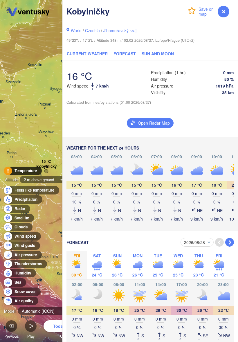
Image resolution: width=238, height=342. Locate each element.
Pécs (61, 232)
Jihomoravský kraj (119, 30)
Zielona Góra (26, 114)
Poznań (44, 104)
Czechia (92, 30)
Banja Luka (48, 256)
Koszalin (35, 64)
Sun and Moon (158, 54)
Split (38, 280)
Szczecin (13, 81)
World (76, 30)
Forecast (124, 54)
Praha (12, 152)
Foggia (26, 316)
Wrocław (46, 132)
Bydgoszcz (59, 88)
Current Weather (87, 54)
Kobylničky (46, 166)
